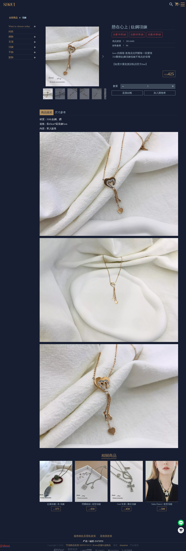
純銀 (11, 31)
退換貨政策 (106, 540)
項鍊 (24, 17)
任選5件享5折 (137, 34)
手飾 (11, 52)
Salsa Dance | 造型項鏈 (161, 509)
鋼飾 (11, 36)
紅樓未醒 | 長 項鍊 (56, 509)
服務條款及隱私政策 (85, 540)
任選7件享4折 (119, 34)
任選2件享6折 (154, 34)
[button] (103, 58)
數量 (115, 86)
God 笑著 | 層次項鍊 (126, 509)
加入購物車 (160, 93)
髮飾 (11, 57)
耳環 (11, 41)
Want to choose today (19, 26)
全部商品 (13, 17)
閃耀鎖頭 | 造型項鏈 (91, 509)
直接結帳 (127, 93)
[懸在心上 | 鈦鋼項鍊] (74, 58)
